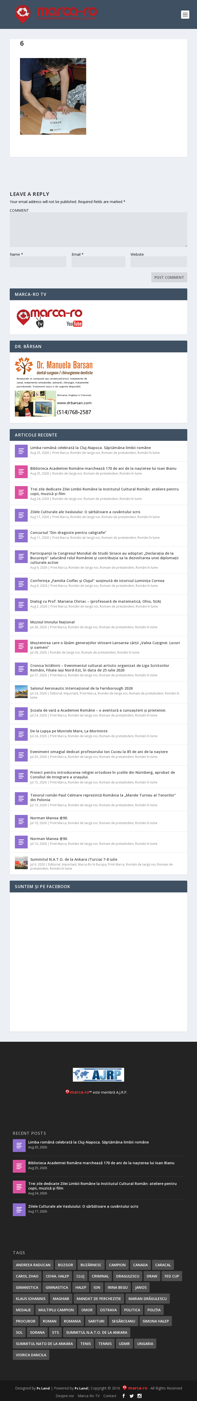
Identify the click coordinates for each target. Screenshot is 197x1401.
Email (78, 254)
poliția (154, 1309)
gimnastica (57, 1287)
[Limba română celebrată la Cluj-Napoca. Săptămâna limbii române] (21, 451)
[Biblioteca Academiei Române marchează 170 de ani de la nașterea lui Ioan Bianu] (21, 471)
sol (19, 1332)
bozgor (65, 1264)
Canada (140, 1264)
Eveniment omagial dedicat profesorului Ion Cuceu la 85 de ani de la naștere (99, 751)
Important (71, 693)
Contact (109, 1395)
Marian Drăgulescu (148, 1298)
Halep (80, 1287)
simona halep (156, 1321)
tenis (85, 1343)
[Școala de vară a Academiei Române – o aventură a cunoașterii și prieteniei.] (21, 713)
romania (72, 1321)
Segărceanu (123, 1321)
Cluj (80, 1276)
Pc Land (43, 1388)
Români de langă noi (85, 453)
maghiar (61, 1298)
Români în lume (148, 453)
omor (87, 1309)
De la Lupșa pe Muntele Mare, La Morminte (68, 730)
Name (16, 254)
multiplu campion (56, 1309)
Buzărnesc (91, 1264)
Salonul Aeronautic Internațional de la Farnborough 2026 (81, 688)
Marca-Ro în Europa (92, 864)
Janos (140, 1287)
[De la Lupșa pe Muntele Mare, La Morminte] (21, 734)
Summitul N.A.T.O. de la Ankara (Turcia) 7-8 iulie (73, 859)
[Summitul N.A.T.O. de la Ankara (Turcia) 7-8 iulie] (21, 862)
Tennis (105, 1343)
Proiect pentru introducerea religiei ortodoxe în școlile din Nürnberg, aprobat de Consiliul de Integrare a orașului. (102, 774)
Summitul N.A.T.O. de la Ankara (96, 1332)
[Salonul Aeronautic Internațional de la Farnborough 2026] (21, 691)
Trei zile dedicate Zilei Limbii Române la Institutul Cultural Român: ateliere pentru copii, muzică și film (104, 491)
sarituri (96, 1321)
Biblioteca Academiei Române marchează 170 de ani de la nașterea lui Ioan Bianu (103, 468)
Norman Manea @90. (49, 817)
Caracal (163, 1264)
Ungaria (145, 1343)
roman (49, 1321)
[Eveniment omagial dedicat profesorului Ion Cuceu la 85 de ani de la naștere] (21, 755)
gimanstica (27, 1287)
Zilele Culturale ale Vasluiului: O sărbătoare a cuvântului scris (85, 511)
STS (55, 1332)
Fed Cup (172, 1276)
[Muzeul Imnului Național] (21, 625)
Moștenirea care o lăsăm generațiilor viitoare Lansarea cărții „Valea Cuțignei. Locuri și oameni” (105, 645)
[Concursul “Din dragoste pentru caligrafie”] (21, 536)
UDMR (124, 1343)
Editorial (56, 693)
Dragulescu (127, 1276)
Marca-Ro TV (89, 1395)
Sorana (37, 1332)
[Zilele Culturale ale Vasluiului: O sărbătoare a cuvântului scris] (21, 515)
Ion (97, 1287)
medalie (23, 1309)
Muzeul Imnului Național (52, 622)
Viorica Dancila (31, 1354)
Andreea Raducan (33, 1264)
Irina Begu (118, 1287)
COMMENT (19, 210)
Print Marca (60, 453)
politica (132, 1309)
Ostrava (108, 1309)
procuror (25, 1321)
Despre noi (65, 1395)
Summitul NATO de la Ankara (44, 1343)
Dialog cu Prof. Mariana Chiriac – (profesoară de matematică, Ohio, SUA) (95, 601)
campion (117, 1264)
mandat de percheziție (99, 1298)
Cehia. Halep (57, 1276)
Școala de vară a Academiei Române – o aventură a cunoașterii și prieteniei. (98, 710)
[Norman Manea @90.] (21, 821)
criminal (100, 1276)
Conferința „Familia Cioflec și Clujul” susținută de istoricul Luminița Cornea (97, 580)
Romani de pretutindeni (119, 453)
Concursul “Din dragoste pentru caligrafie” (68, 532)
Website (137, 254)
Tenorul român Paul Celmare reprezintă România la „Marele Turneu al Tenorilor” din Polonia (103, 797)
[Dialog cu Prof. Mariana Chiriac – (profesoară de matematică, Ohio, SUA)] (21, 604)
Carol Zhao (27, 1276)
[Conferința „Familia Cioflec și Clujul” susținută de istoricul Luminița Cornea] (21, 584)
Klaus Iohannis (30, 1298)
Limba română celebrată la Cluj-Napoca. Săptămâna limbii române (90, 447)
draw (152, 1276)
